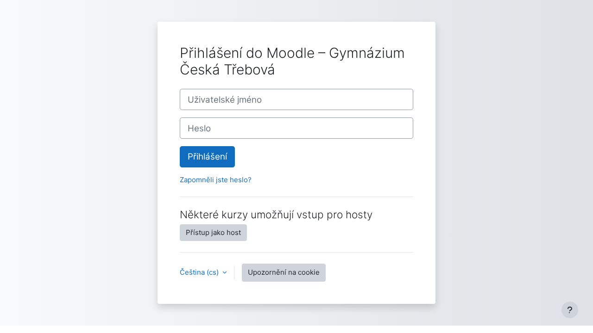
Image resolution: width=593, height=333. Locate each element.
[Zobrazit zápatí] (569, 310)
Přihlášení (207, 156)
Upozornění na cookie (284, 272)
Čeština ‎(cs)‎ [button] (200, 272)
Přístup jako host (213, 232)
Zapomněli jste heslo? (216, 179)
